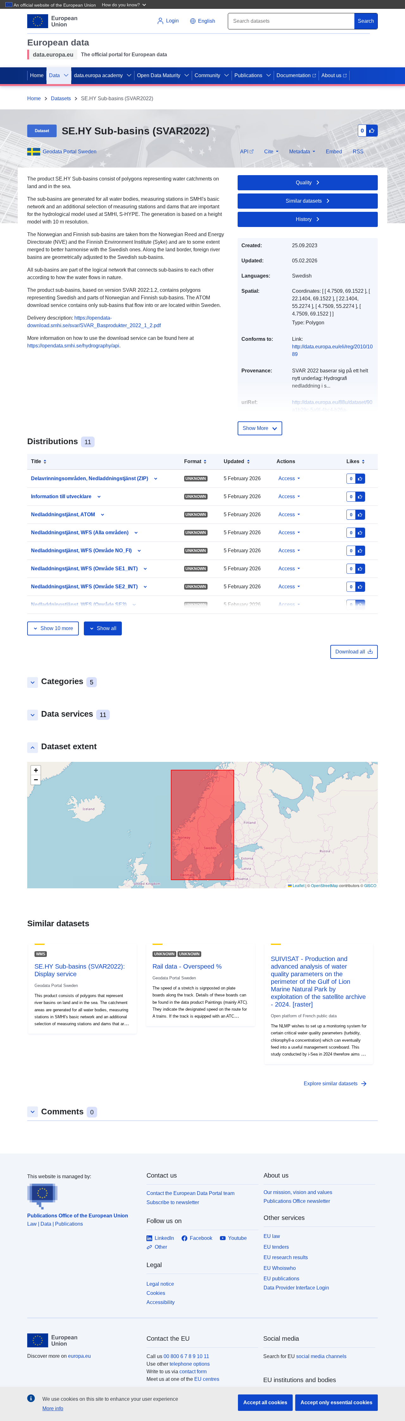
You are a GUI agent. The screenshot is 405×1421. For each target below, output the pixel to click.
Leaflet (298, 885)
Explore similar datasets (336, 1083)
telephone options (190, 1364)
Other (161, 1247)
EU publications (281, 1278)
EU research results (286, 1257)
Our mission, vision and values (298, 1192)
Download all (350, 651)
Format (192, 461)
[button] (124, 4)
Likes (352, 461)
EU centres (206, 1379)
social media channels (321, 1356)
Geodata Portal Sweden (70, 151)
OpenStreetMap (324, 885)
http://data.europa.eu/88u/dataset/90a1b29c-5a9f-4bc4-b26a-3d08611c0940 (332, 410)
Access (286, 478)
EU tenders (276, 1247)
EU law (272, 1236)
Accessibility (160, 1302)
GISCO (370, 885)
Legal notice (160, 1284)
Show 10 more (56, 628)
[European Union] (83, 1340)
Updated (234, 461)
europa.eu (79, 1356)
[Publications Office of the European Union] (83, 1195)
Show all (106, 628)
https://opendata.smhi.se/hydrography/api (73, 345)
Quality (304, 182)
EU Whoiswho (280, 1268)
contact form (193, 1371)
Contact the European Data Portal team (190, 1193)
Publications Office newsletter (297, 1201)
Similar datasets (304, 201)
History (304, 219)
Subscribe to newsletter (172, 1202)
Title (36, 461)
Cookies (155, 1293)
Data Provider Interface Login (296, 1287)
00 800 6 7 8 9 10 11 (186, 1356)
